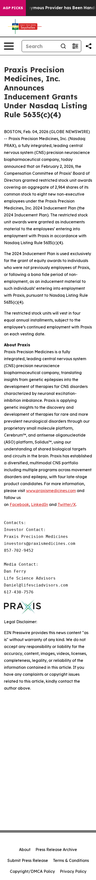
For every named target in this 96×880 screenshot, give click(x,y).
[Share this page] (88, 46)
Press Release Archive (56, 849)
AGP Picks (13, 8)
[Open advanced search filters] (75, 46)
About (25, 849)
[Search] (63, 46)
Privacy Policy (73, 871)
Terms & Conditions (71, 860)
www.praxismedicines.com (51, 490)
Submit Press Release (27, 860)
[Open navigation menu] (9, 46)
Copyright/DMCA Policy (32, 871)
